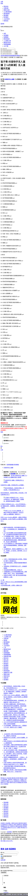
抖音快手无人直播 (9, 79)
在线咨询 (6, 892)
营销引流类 (7, 10)
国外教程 (6, 15)
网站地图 (6, 802)
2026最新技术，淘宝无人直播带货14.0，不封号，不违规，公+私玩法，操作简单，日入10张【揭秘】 (15, 550)
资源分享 (6, 677)
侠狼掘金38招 (20, 782)
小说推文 (22, 779)
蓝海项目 (6, 784)
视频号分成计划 (13, 782)
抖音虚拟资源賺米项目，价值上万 (13, 570)
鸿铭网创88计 (17, 781)
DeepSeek (11, 781)
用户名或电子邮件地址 (7, 870)
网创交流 (6, 658)
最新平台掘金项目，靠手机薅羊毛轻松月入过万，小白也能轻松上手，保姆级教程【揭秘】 (15, 529)
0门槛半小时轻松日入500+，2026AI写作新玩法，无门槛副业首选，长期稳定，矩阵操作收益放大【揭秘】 (13, 506)
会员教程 (6, 35)
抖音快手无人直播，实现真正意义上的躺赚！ (12, 485)
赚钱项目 (22, 778)
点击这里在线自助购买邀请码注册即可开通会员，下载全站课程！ (14, 428)
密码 (2, 854)
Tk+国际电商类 (8, 11)
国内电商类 (7, 13)
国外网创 (10, 779)
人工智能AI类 (7, 40)
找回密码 (12, 849)
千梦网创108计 (16, 779)
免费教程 (6, 37)
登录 (2, 3)
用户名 (2, 852)
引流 (25, 779)
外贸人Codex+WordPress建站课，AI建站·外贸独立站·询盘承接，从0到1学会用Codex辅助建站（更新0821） (14, 519)
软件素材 (6, 17)
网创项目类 (7, 39)
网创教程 (5, 55)
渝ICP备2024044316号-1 (7, 840)
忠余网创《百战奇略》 (6, 823)
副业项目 (9, 778)
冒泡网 (2, 23)
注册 (2, 1)
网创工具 (6, 660)
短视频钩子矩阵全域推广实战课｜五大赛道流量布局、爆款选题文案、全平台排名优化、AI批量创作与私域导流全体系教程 (15, 718)
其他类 (5, 640)
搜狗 (16, 53)
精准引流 (3, 782)
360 (16, 52)
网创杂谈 (6, 667)
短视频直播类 (7, 44)
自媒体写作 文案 (8, 672)
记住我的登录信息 (7, 856)
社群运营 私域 (7, 656)
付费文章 (6, 8)
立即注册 (3, 860)
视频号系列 (7, 676)
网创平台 (6, 661)
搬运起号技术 (7, 42)
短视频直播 (7, 652)
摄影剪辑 (6, 651)
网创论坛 (6, 6)
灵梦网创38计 (23, 781)
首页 (5, 33)
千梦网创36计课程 (5, 781)
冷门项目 (7, 782)
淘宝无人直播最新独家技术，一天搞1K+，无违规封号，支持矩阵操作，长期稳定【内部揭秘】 (15, 759)
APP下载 (6, 46)
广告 (5, 647)
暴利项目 (14, 778)
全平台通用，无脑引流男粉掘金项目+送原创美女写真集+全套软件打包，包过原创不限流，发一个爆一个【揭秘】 (15, 746)
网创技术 (6, 663)
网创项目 (6, 669)
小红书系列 (7, 19)
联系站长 (6, 20)
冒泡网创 (9, 832)
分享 (2, 449)
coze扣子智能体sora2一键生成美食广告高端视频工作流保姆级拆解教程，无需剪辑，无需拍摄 (15, 545)
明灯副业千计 (4, 778)
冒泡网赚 (13, 473)
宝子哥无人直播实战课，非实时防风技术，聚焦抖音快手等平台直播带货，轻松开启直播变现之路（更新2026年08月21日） (15, 705)
